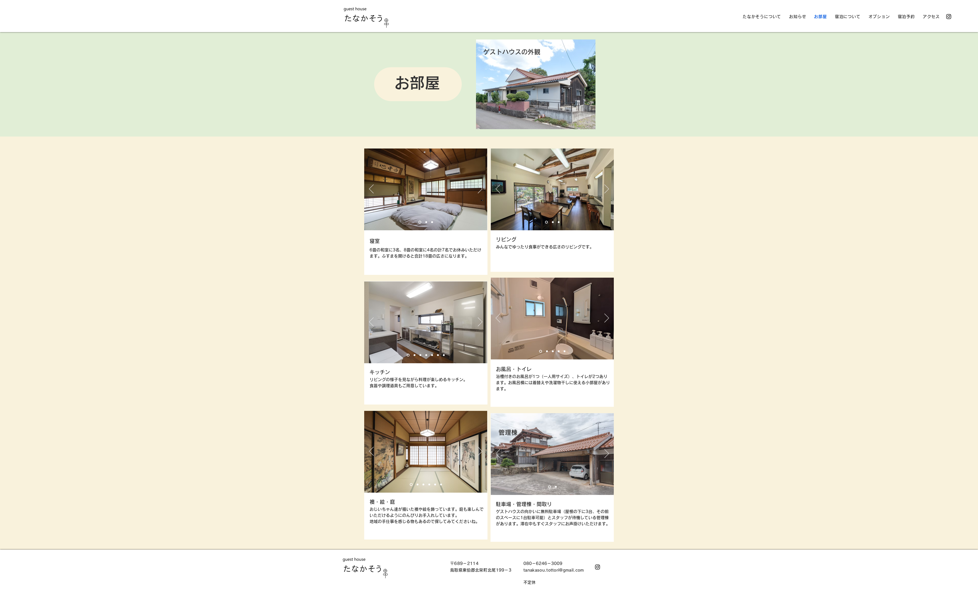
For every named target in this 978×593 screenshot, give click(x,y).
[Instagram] (948, 16)
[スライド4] (432, 355)
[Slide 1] (419, 222)
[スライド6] (438, 355)
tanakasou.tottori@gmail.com (553, 570)
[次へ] (480, 189)
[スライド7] (444, 355)
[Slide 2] (426, 222)
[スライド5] (414, 355)
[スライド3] (420, 355)
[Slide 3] (432, 222)
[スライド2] (556, 487)
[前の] (371, 189)
